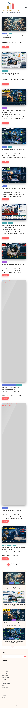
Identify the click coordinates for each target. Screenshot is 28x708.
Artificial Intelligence (6, 664)
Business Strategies (6, 673)
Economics (4, 33)
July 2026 (4, 697)
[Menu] (25, 7)
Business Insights (5, 545)
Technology (10, 223)
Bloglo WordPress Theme (16, 705)
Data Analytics (5, 675)
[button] (19, 564)
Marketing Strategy (6, 683)
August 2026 (4, 695)
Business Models (5, 671)
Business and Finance (6, 667)
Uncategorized (5, 70)
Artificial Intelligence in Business (8, 384)
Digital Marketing (5, 677)
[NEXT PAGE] (19, 564)
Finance (9, 33)
